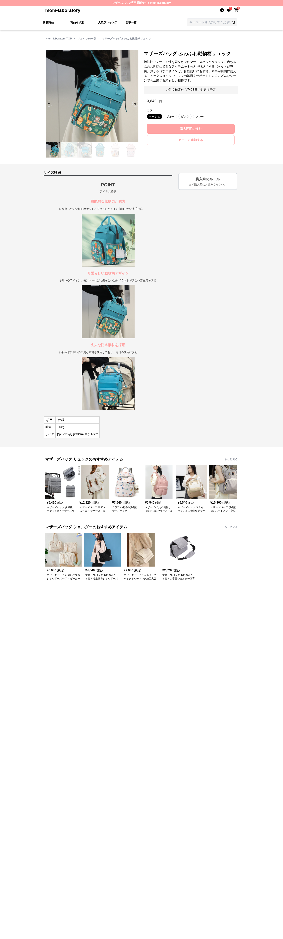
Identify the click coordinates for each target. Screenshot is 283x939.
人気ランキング (107, 22)
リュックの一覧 (86, 38)
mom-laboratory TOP (59, 38)
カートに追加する (190, 140)
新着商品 (48, 22)
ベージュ (154, 116)
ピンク (185, 116)
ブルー (170, 116)
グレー (200, 116)
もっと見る (231, 459)
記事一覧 (131, 22)
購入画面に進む (191, 128)
